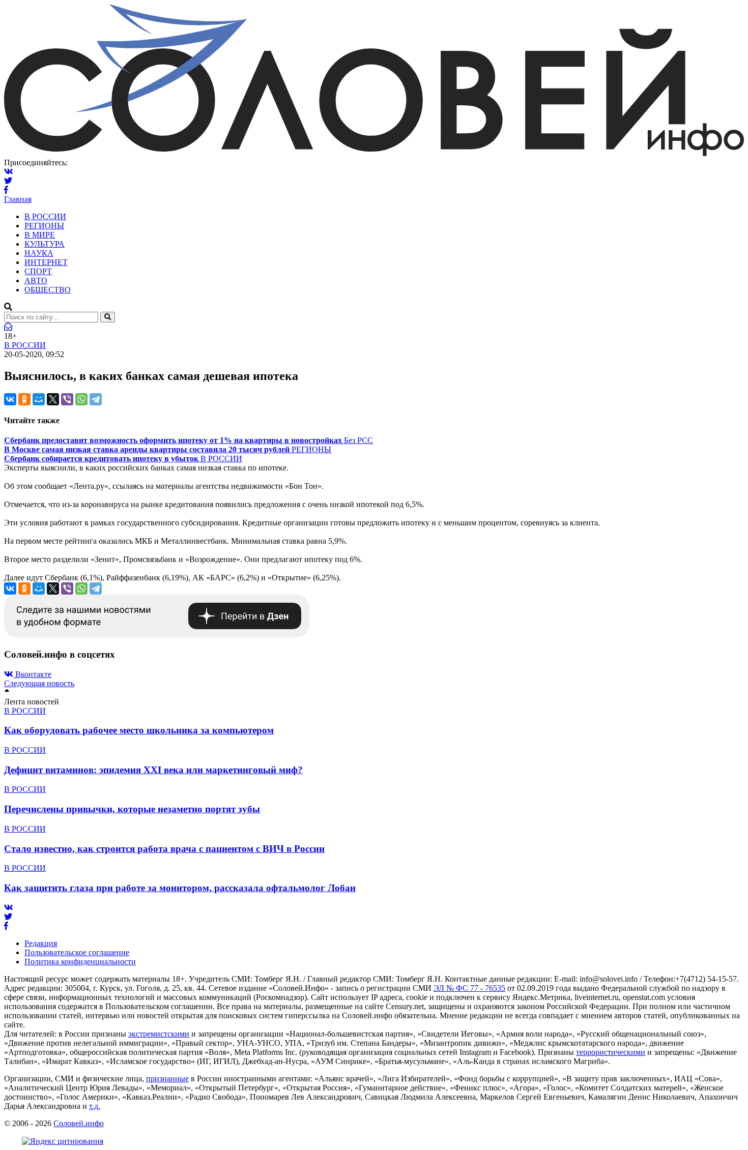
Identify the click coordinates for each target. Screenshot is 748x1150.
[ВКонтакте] (10, 399)
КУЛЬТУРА (44, 244)
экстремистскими (158, 1033)
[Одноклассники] (24, 399)
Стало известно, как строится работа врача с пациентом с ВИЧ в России (164, 848)
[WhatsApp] (81, 399)
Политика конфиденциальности (80, 961)
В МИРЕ (39, 234)
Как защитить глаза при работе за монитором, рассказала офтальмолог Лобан (180, 887)
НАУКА (38, 253)
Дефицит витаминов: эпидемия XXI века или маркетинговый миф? (153, 769)
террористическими (610, 1052)
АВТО (35, 280)
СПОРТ (38, 271)
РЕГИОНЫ (44, 225)
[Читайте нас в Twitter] (8, 180)
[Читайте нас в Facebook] (6, 190)
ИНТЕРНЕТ (46, 262)
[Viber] (67, 399)
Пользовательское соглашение (76, 952)
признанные (167, 1078)
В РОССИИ (45, 216)
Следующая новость (39, 683)
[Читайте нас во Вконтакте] (8, 171)
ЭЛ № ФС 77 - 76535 (469, 988)
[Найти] (107, 317)
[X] (53, 399)
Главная (18, 199)
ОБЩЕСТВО (47, 289)
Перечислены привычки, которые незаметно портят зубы (132, 809)
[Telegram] (96, 399)
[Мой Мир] (39, 399)
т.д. (94, 1106)
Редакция (40, 943)
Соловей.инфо (78, 1123)
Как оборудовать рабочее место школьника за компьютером (139, 730)
